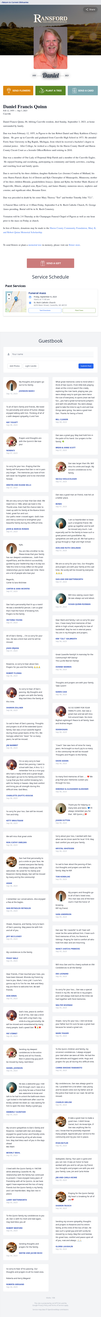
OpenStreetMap (53, 1309)
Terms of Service (58, 1305)
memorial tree (35, 244)
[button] (16, 299)
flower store (74, 244)
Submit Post (86, 366)
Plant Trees (79, 310)
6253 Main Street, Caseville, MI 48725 (50, 305)
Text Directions (45, 310)
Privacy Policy (43, 1305)
